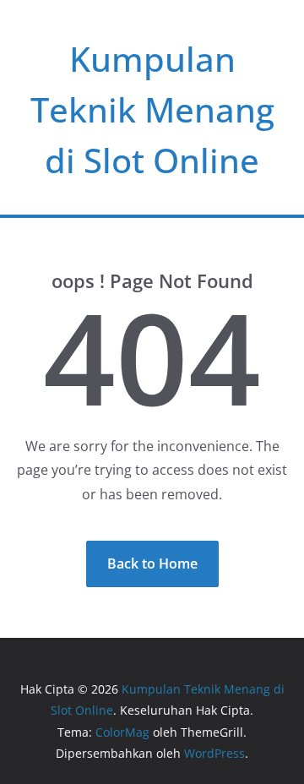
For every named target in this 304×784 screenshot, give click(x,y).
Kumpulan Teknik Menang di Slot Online (152, 109)
